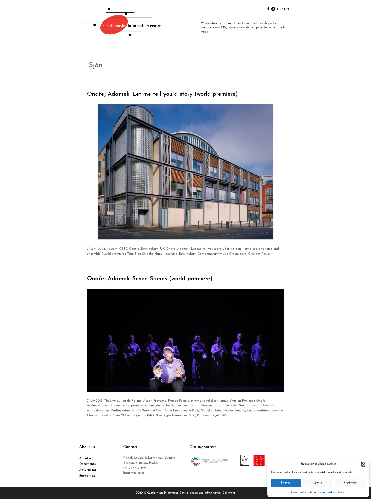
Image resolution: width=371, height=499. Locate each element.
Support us (87, 475)
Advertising (87, 470)
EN (286, 9)
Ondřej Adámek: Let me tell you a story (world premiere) (162, 94)
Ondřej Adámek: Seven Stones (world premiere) (150, 279)
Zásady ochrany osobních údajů (326, 492)
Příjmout (286, 482)
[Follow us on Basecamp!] (273, 8)
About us (85, 458)
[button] (363, 464)
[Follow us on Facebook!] (268, 8)
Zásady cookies (299, 492)
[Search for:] (259, 8)
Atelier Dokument (224, 492)
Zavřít (318, 482)
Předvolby (350, 482)
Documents (87, 464)
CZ (279, 9)
